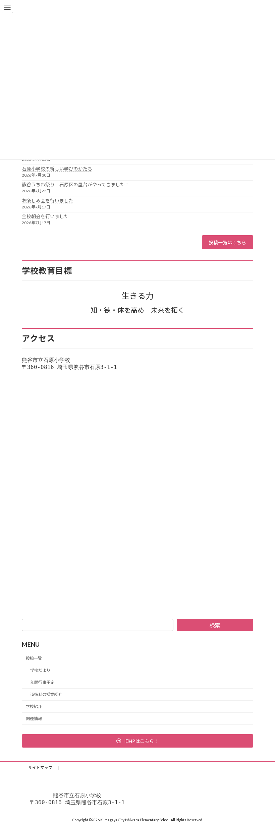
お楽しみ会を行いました (47, 200)
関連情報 (34, 718)
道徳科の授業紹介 (46, 694)
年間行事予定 (42, 682)
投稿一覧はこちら (227, 242)
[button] (137, 741)
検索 (215, 625)
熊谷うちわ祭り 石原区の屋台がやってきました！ (75, 184)
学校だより (40, 670)
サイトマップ (40, 767)
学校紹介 (34, 706)
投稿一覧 (34, 658)
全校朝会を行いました (45, 216)
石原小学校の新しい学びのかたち (57, 169)
